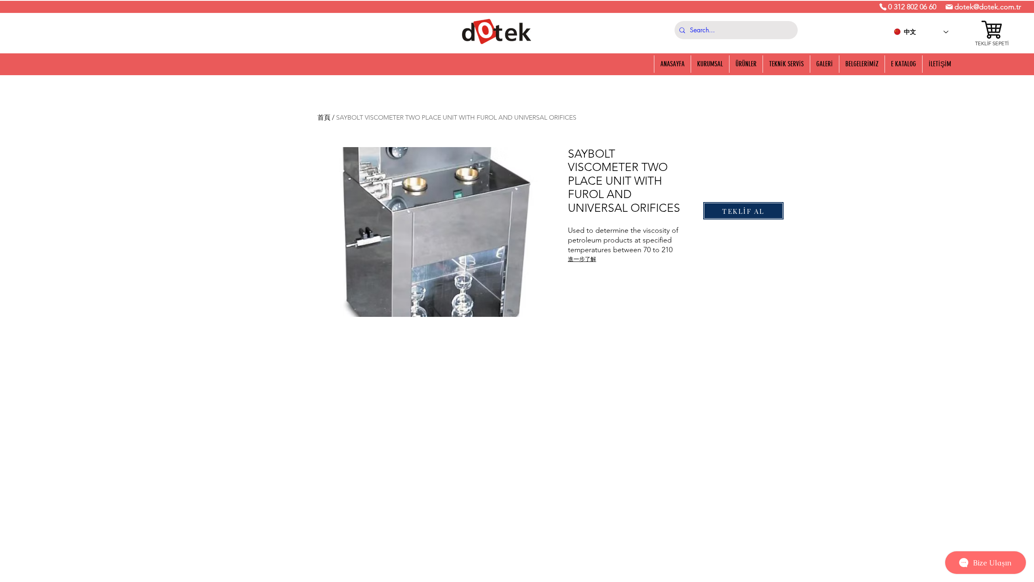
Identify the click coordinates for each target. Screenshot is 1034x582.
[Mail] (949, 7)
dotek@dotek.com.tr (987, 6)
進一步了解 (582, 259)
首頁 (323, 117)
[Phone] (883, 7)
